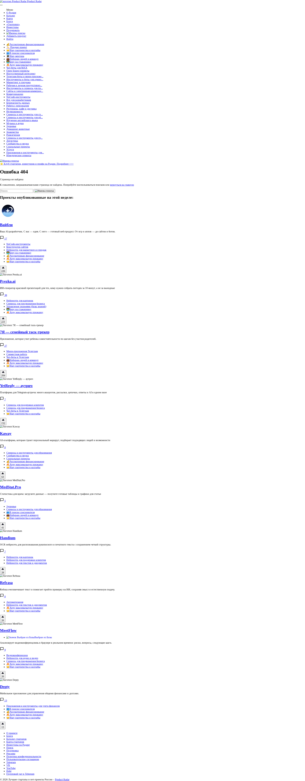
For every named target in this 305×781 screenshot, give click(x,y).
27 (5, 346)
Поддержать (13, 30)
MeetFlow (8, 630)
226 (3, 271)
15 (2, 727)
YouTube (11, 768)
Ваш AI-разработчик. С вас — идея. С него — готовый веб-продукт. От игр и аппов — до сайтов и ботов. (57, 231)
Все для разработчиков (18, 100)
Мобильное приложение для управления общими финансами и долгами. (39, 693)
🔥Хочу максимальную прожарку (24, 65)
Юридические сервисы (18, 155)
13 (5, 700)
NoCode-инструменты (18, 97)
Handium (7, 538)
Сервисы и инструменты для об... (24, 117)
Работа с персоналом (17, 105)
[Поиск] (15, 33)
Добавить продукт (16, 36)
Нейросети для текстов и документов (26, 563)
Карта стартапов (15, 741)
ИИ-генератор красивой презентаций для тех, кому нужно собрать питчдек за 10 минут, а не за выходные (57, 288)
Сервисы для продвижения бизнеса (25, 303)
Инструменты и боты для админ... (24, 79)
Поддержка (12, 750)
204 (3, 375)
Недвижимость (14, 111)
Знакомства (12, 132)
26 (2, 620)
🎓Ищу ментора (15, 56)
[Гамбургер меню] (1, 5)
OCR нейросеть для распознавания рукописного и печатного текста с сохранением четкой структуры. (55, 544)
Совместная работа (16, 354)
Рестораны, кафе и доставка (21, 108)
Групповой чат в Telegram (20, 774)
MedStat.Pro (10, 487)
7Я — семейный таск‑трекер (24, 332)
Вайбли (6, 225)
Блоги (9, 21)
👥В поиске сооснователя (20, 53)
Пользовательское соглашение (22, 759)
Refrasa (6, 583)
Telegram (11, 762)
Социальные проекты (18, 146)
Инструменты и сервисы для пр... (24, 88)
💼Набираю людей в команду (22, 59)
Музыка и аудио (15, 123)
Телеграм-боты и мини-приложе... (24, 76)
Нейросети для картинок (19, 300)
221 (3, 321)
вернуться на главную (122, 184)
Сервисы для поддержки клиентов (25, 405)
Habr (8, 771)
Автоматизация (14, 602)
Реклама (10, 753)
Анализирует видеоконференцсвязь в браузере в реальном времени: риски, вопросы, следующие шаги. (56, 642)
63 (2, 477)
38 (5, 295)
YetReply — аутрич (16, 386)
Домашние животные (18, 129)
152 (3, 423)
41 (2, 527)
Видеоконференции (17, 655)
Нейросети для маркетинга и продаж (26, 250)
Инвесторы (12, 27)
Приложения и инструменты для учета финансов (33, 706)
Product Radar (34, 1)
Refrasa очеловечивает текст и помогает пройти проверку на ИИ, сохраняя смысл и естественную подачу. (57, 589)
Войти (9, 39)
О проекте (11, 733)
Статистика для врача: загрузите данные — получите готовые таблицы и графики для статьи (50, 494)
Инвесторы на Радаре (18, 745)
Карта (9, 18)
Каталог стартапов (16, 739)
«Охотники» (13, 24)
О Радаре (11, 12)
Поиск (9, 747)
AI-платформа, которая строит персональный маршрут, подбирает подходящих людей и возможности (55, 440)
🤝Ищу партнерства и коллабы (23, 50)
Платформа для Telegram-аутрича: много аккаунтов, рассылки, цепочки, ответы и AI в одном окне (53, 392)
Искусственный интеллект (20, 73)
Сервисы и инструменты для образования (29, 452)
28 (2, 572)
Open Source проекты (17, 70)
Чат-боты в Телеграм (17, 357)
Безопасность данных (18, 102)
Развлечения (13, 135)
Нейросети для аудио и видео (22, 658)
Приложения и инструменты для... (25, 152)
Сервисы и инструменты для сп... (24, 114)
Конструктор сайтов (17, 247)
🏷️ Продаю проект (16, 47)
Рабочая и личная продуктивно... (24, 85)
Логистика (12, 140)
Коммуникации (14, 94)
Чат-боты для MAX (16, 67)
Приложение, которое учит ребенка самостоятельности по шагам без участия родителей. (48, 339)
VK (8, 765)
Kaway (5, 433)
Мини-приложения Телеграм (22, 351)
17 (5, 238)
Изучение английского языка (22, 120)
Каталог (10, 15)
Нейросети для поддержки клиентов (26, 560)
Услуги (10, 149)
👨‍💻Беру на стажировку (18, 62)
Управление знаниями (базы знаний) (26, 306)
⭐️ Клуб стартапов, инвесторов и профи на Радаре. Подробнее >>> (37, 163)
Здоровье (11, 126)
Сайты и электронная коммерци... (24, 91)
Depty (5, 687)
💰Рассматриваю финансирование (25, 44)
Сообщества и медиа (17, 143)
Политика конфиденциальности (23, 756)
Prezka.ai (8, 281)
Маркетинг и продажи (18, 82)
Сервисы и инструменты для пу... (24, 138)
